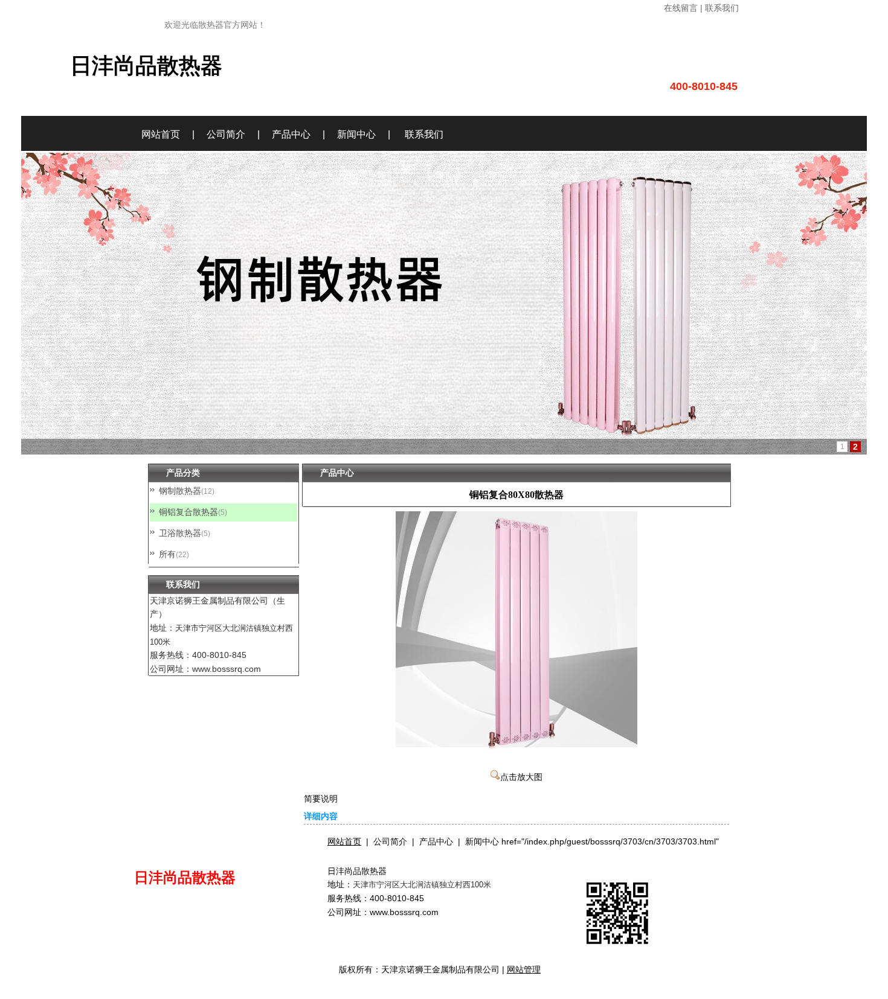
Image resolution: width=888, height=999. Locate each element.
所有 (167, 554)
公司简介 (226, 134)
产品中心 (291, 134)
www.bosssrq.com (404, 912)
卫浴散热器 (180, 533)
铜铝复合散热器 (188, 512)
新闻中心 (356, 134)
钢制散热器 (180, 491)
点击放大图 (521, 777)
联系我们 (424, 134)
